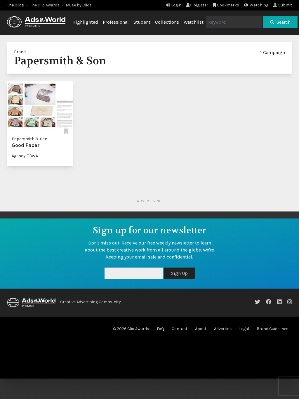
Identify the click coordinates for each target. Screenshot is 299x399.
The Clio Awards (45, 5)
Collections (167, 22)
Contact (179, 328)
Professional (116, 22)
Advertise (223, 328)
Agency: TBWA (25, 155)
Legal (244, 328)
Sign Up (179, 273)
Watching (259, 5)
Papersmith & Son (29, 138)
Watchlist (194, 22)
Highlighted (85, 22)
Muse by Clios (79, 5)
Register (200, 5)
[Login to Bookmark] (66, 132)
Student (141, 22)
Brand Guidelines (272, 328)
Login (176, 5)
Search (284, 22)
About (200, 328)
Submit (285, 5)
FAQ (160, 328)
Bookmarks (228, 5)
